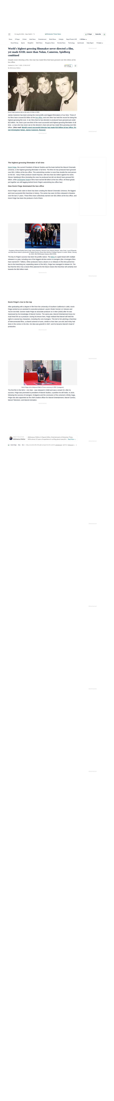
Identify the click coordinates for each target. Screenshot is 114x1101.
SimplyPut (30, 43)
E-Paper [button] (89, 34)
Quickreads (80, 43)
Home (10, 39)
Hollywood (70, 445)
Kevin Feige (12, 167)
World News (52, 39)
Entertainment (42, 39)
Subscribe (98, 34)
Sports (23, 43)
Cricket (24, 39)
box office (38, 117)
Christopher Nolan (23, 180)
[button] (9, 34)
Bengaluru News (50, 43)
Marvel (23, 445)
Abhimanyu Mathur (19, 439)
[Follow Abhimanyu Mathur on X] (23, 68)
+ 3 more (98, 43)
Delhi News (39, 43)
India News (32, 39)
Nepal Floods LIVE (71, 39)
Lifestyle (61, 39)
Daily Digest (90, 43)
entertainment (58, 445)
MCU (53, 257)
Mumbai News (61, 43)
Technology (71, 43)
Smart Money (14, 43)
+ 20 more (82, 39)
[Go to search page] (13, 34)
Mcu (19, 445)
